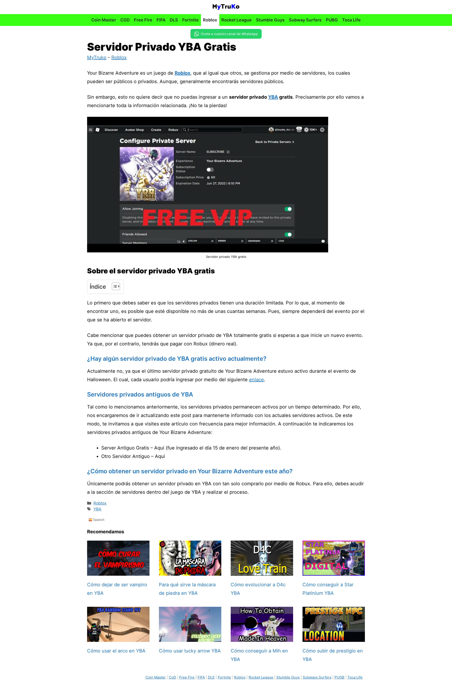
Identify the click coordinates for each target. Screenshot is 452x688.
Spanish (98, 519)
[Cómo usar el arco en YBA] (118, 637)
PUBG (332, 19)
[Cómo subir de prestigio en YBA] (334, 637)
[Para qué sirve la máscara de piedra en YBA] (190, 571)
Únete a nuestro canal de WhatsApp (229, 34)
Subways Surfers (317, 677)
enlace (256, 379)
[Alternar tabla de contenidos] (113, 286)
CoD (172, 677)
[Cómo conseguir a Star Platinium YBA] (334, 571)
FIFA (161, 19)
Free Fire (143, 19)
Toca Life (351, 19)
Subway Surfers (305, 19)
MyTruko (96, 57)
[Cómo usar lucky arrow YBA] (190, 637)
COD (125, 19)
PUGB (339, 677)
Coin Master (103, 19)
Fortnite (190, 19)
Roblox (210, 19)
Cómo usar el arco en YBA (116, 651)
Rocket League (236, 19)
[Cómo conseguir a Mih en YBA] (262, 637)
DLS (174, 19)
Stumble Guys (270, 19)
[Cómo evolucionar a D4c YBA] (262, 571)
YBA (273, 97)
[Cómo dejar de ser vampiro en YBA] (118, 571)
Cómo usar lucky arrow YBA (190, 651)
